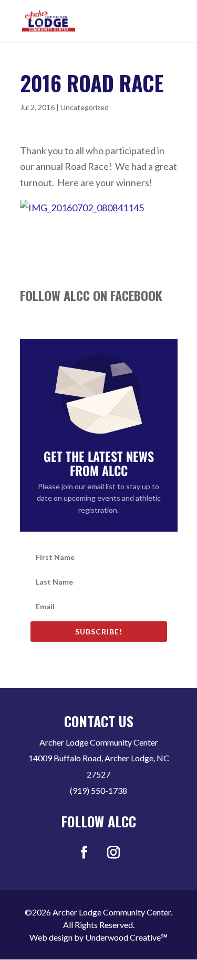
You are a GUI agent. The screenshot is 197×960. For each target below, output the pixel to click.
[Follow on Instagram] (113, 852)
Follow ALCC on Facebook (91, 295)
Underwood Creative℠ (126, 937)
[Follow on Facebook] (84, 852)
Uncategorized (84, 107)
